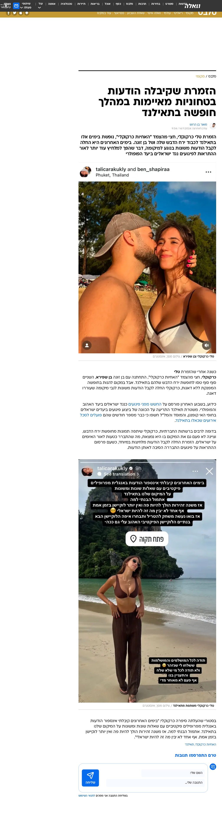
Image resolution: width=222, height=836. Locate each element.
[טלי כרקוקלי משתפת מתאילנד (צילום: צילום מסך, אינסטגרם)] (147, 584)
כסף (118, 4)
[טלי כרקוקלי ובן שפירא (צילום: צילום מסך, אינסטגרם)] (147, 261)
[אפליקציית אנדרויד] (26, 13)
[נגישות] (6, 5)
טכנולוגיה (66, 4)
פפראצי (119, 13)
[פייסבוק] (8, 13)
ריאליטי (178, 13)
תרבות (142, 4)
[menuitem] (166, 6)
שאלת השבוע (136, 13)
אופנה (52, 4)
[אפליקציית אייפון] (20, 13)
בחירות (155, 4)
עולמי (167, 13)
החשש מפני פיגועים (145, 405)
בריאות (95, 4)
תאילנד (189, 744)
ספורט (169, 4)
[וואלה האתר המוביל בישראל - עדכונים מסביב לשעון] (192, 6)
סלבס (129, 4)
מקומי (189, 13)
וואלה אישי (154, 13)
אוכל (108, 4)
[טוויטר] (14, 13)
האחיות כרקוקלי (205, 744)
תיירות (81, 4)
